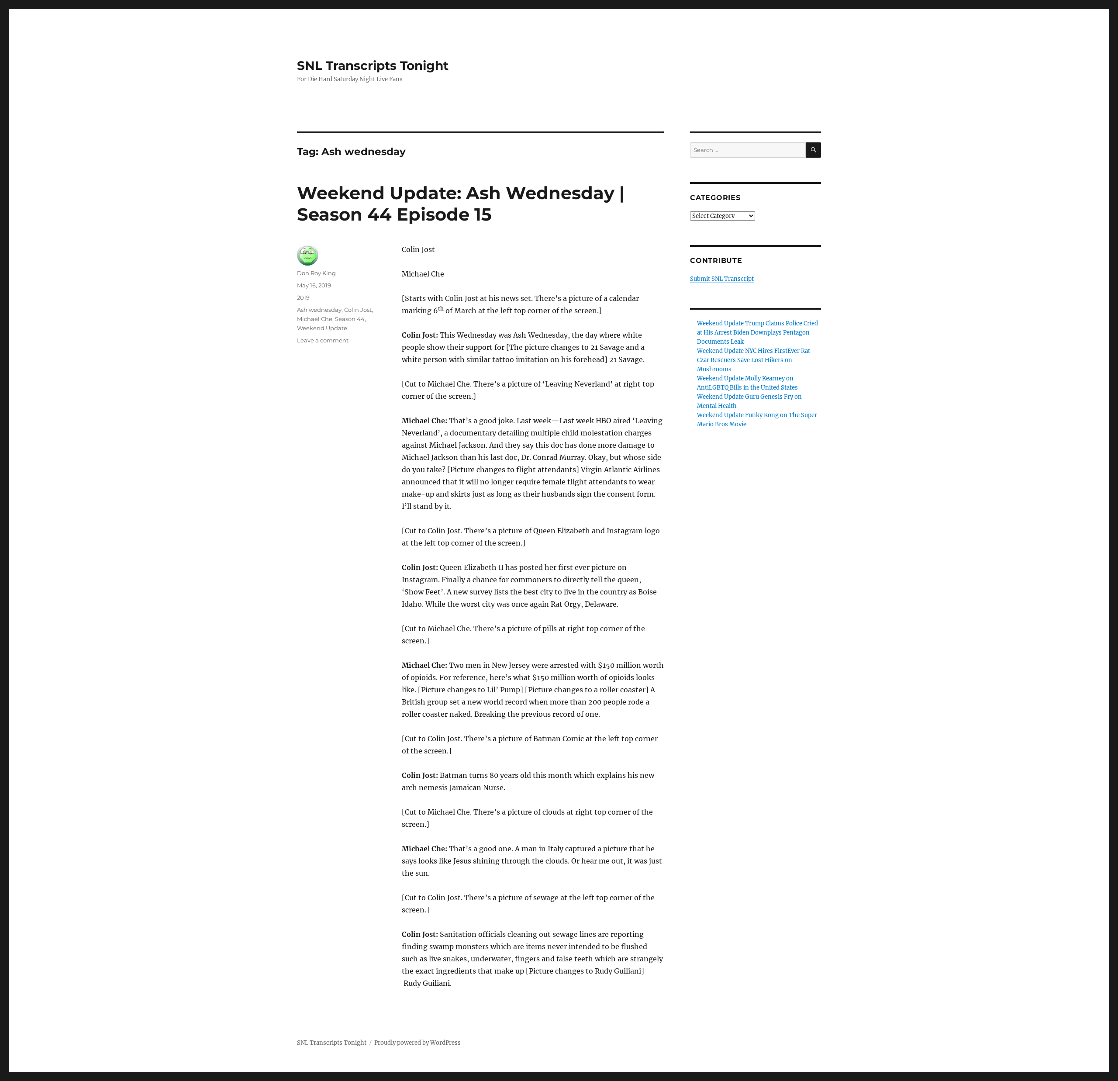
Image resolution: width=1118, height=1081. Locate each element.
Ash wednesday (319, 309)
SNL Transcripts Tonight (373, 65)
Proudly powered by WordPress (417, 1042)
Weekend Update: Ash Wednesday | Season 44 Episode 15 (461, 203)
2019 (303, 297)
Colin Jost (358, 309)
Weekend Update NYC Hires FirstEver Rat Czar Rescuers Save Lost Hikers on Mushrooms (753, 360)
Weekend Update (322, 328)
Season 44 (350, 318)
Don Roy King (316, 272)
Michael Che (314, 318)
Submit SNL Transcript (722, 279)
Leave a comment (323, 340)
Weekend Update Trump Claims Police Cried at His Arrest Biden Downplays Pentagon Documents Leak (757, 332)
